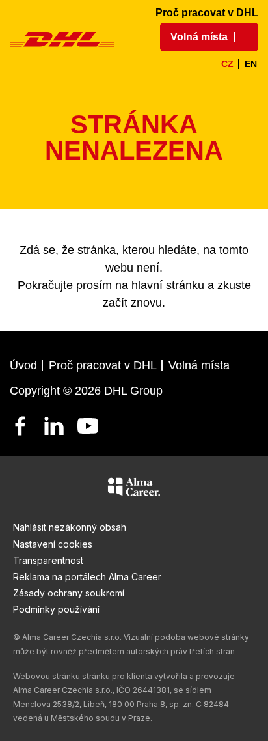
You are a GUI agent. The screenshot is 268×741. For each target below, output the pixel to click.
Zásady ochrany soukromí (68, 592)
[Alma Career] (134, 489)
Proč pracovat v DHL (206, 12)
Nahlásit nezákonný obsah (69, 527)
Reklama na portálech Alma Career (87, 576)
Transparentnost (48, 560)
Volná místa (199, 365)
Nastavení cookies (52, 544)
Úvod (23, 365)
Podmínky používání (56, 609)
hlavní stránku (167, 285)
